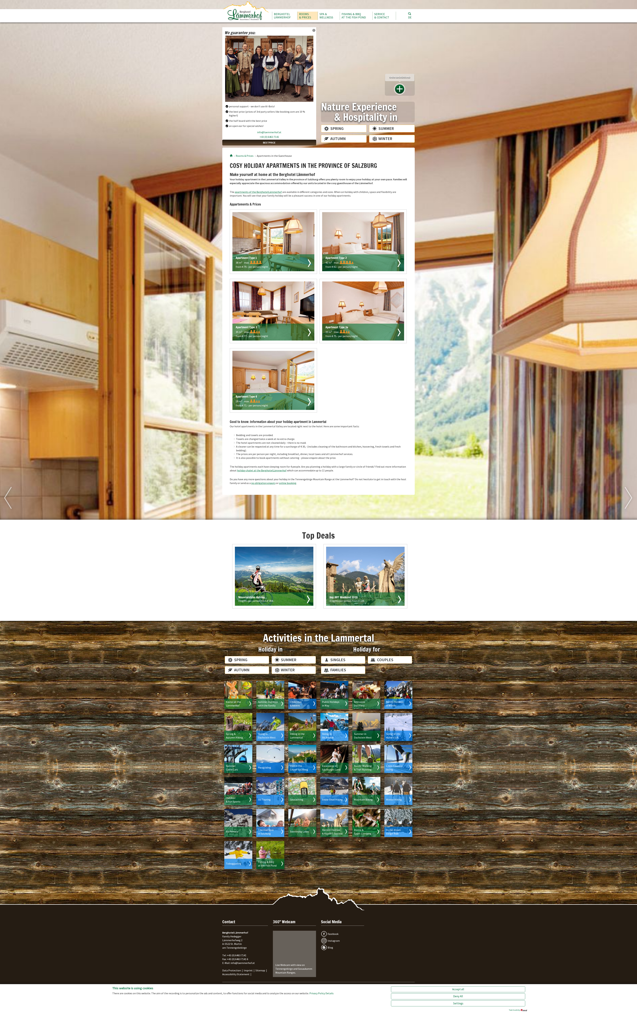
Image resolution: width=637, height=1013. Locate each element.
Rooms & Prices (305, 15)
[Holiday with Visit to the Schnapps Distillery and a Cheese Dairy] (366, 695)
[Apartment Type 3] (273, 311)
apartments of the (258, 192)
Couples (385, 659)
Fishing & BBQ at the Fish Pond (354, 15)
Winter (385, 138)
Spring (337, 128)
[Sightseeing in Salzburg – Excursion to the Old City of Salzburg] (302, 759)
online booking (287, 483)
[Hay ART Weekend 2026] (365, 576)
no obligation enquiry (263, 483)
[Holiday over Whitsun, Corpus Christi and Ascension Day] (334, 695)
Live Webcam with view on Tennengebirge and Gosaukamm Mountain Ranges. (293, 968)
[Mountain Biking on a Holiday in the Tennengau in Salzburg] (366, 791)
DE (410, 17)
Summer (386, 128)
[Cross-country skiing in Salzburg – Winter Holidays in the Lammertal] (398, 759)
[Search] (409, 13)
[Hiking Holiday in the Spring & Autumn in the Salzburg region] (238, 727)
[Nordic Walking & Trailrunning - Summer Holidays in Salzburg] (366, 759)
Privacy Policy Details (321, 993)
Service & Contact (381, 15)
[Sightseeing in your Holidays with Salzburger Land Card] (334, 759)
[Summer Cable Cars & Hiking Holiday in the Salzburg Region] (238, 759)
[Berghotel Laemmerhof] (231, 155)
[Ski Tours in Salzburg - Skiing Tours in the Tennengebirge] (270, 791)
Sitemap (260, 970)
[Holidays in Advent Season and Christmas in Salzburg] (302, 695)
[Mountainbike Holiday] (274, 576)
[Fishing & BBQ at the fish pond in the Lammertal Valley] (270, 855)
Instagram (334, 940)
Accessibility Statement (235, 974)
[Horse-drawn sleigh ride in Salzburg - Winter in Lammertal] (398, 823)
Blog (330, 947)
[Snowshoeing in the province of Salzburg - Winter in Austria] (334, 791)
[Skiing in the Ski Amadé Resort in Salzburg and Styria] (334, 727)
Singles (337, 659)
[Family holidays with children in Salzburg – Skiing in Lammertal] (398, 695)
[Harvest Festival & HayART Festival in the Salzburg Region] (334, 823)
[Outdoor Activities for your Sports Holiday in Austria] (238, 791)
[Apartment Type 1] (273, 241)
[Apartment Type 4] (273, 380)
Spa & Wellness (326, 15)
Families (338, 669)
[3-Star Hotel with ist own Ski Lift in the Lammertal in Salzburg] (398, 727)
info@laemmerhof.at (269, 132)
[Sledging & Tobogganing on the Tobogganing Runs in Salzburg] (238, 855)
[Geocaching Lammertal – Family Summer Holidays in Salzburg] (302, 791)
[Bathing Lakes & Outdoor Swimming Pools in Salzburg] (302, 823)
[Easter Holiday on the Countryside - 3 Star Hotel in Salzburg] (238, 695)
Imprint (248, 970)
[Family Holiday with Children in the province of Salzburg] (270, 695)
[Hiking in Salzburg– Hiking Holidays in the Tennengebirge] (302, 727)
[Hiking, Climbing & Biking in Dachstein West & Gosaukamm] (366, 727)
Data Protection (231, 970)
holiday (261, 470)
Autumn (338, 138)
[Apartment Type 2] (363, 241)
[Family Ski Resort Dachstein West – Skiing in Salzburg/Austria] (270, 727)
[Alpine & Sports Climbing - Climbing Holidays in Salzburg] (366, 823)
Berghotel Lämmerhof (282, 15)
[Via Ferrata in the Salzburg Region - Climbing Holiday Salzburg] (238, 823)
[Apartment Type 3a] (363, 311)
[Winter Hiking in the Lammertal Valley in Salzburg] (398, 791)
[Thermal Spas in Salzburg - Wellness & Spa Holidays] (270, 823)
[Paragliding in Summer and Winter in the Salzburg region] (270, 759)
